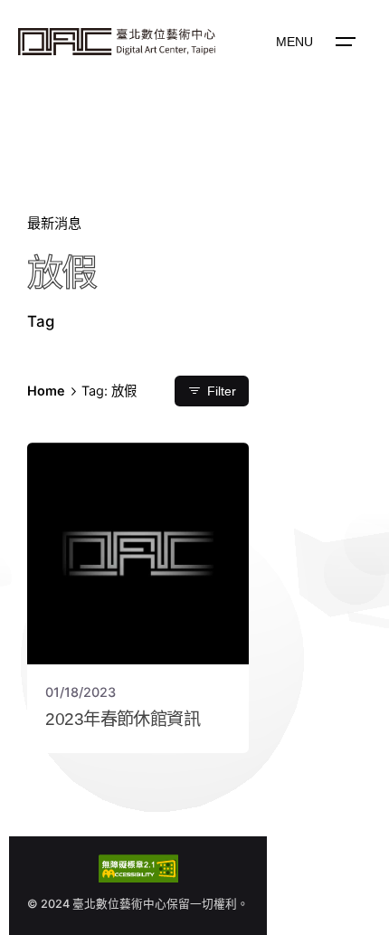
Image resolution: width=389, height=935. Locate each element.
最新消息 (54, 223)
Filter (221, 391)
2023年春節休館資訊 (126, 719)
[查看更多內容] (116, 41)
